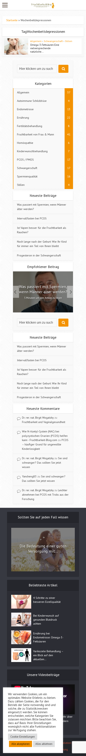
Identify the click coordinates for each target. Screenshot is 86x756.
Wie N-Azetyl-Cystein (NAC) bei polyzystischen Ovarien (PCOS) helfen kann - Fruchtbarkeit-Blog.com (45, 436)
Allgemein (36, 41)
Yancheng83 (29, 476)
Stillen (68, 41)
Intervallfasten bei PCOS (32, 218)
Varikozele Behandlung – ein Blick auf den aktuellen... (48, 655)
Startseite (12, 20)
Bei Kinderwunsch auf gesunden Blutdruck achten (46, 619)
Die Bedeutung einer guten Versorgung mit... (43, 548)
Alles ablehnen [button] (43, 744)
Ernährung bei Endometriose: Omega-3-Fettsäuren (48, 637)
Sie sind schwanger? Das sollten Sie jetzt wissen (44, 462)
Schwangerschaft (53, 41)
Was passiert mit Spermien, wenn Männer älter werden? (43, 289)
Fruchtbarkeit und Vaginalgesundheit (43, 422)
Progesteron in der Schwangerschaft (39, 255)
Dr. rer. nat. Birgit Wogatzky (38, 417)
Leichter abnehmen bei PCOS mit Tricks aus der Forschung (45, 494)
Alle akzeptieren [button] (20, 744)
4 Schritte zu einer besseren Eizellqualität (47, 600)
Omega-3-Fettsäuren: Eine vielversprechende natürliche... (44, 48)
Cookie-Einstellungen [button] (22, 736)
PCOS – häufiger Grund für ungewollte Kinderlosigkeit (45, 444)
